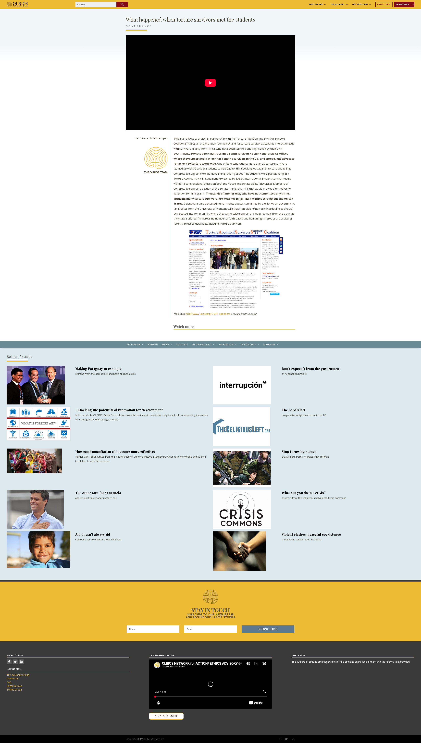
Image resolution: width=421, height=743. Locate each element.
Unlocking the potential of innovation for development (119, 410)
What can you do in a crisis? (304, 492)
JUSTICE (165, 344)
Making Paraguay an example (98, 368)
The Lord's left (293, 410)
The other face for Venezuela (98, 492)
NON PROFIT (269, 344)
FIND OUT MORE (166, 716)
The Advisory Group (18, 674)
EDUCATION (182, 344)
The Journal (337, 4)
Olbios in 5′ (384, 4)
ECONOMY (153, 344)
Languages (402, 4)
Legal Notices (14, 685)
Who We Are (316, 4)
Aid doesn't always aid (92, 534)
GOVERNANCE (139, 26)
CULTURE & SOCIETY (201, 344)
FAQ (9, 682)
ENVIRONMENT (226, 344)
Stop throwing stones (299, 451)
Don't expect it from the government (311, 368)
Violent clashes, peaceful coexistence (311, 534)
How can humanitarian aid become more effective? (115, 451)
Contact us (13, 678)
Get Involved (360, 4)
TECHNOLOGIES (248, 344)
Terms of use (14, 689)
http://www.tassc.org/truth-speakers (207, 314)
